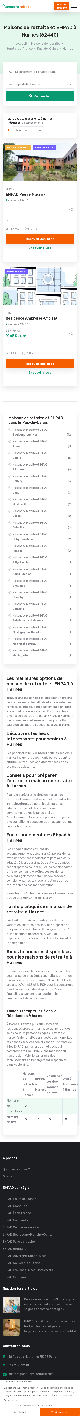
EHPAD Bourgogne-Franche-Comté (27, 1234)
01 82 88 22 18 (18, 1365)
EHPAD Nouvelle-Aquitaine (21, 1263)
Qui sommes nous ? (16, 1169)
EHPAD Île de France (17, 1213)
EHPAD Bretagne (14, 1249)
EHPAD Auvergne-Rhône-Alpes (24, 1256)
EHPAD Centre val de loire (21, 1227)
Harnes (68, 48)
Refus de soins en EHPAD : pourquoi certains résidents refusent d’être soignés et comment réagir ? (49, 1304)
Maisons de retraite (45, 43)
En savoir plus (38, 248)
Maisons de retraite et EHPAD (42, 432)
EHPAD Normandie (15, 1220)
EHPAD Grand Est (15, 1206)
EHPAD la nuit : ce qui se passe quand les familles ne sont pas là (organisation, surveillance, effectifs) (50, 1326)
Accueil (21, 43)
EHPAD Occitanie (14, 1277)
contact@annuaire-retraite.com (30, 1374)
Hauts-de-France (20, 48)
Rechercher (42, 96)
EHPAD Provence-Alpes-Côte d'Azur (28, 1270)
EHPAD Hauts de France (19, 1199)
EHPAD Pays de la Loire (19, 1241)
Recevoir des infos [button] (40, 239)
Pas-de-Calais (47, 48)
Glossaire (9, 1176)
